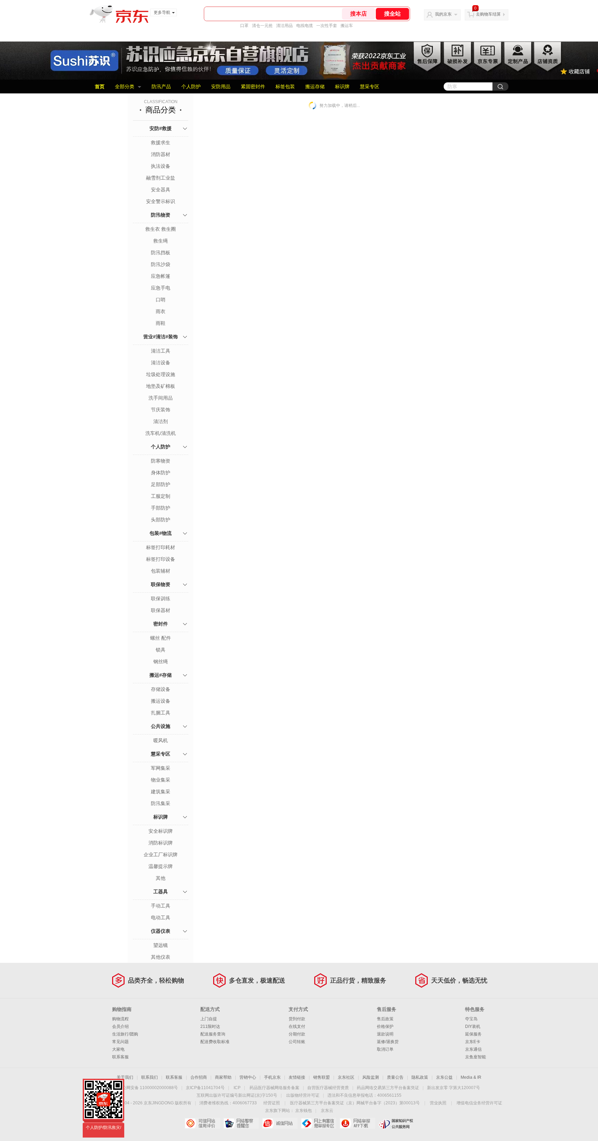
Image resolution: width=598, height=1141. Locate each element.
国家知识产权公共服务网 (396, 1123)
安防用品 (220, 86)
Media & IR (471, 1077)
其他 (160, 878)
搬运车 (347, 25)
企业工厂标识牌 (161, 854)
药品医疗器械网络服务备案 (274, 1087)
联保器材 (160, 610)
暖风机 (160, 740)
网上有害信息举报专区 (318, 1123)
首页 (100, 86)
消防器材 (160, 154)
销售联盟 (321, 1077)
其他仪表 (160, 957)
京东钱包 (303, 1110)
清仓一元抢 (262, 25)
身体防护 (160, 472)
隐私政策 (419, 1077)
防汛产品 (161, 86)
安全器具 (160, 189)
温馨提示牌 (160, 866)
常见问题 (120, 1041)
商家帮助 (223, 1077)
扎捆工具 (160, 712)
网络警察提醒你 (241, 1123)
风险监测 (370, 1077)
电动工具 (160, 917)
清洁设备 (160, 362)
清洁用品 (284, 25)
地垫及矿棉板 (160, 386)
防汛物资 (160, 215)
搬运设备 (160, 701)
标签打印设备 (160, 559)
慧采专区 (369, 86)
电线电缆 (304, 25)
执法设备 (160, 166)
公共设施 (160, 726)
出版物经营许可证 (302, 1095)
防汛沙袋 (160, 264)
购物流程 (120, 1018)
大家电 (118, 1049)
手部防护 (160, 508)
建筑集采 (160, 791)
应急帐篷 (160, 276)
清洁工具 (160, 351)
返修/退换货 (388, 1041)
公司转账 (297, 1041)
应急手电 (160, 288)
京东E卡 (472, 1041)
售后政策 (385, 1018)
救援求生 (160, 142)
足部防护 (160, 484)
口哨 (160, 299)
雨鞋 (160, 323)
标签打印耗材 (160, 547)
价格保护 (385, 1026)
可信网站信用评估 (202, 1123)
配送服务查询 (212, 1034)
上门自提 (208, 1018)
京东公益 (444, 1077)
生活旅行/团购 (125, 1034)
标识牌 (342, 86)
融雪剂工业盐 (160, 178)
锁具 (160, 649)
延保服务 (473, 1034)
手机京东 (272, 1077)
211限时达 (210, 1026)
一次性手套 (326, 25)
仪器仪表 (160, 931)
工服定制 (160, 496)
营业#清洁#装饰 (160, 336)
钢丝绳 (160, 661)
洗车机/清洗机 (160, 433)
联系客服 (120, 1057)
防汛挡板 (160, 252)
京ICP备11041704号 (205, 1087)
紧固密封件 (253, 86)
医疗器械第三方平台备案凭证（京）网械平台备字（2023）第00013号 (355, 1103)
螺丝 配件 (160, 638)
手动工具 (160, 906)
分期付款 (297, 1034)
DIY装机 (472, 1026)
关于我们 (125, 1077)
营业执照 (438, 1103)
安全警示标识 (160, 201)
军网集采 (160, 768)
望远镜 (160, 945)
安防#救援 (161, 128)
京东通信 (473, 1049)
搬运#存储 (161, 675)
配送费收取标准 (214, 1041)
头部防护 (160, 519)
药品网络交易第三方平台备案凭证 (388, 1087)
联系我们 (149, 1077)
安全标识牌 (160, 831)
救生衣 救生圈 (160, 229)
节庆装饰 (160, 409)
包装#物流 (161, 533)
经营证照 (271, 1103)
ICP (237, 1087)
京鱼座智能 (475, 1057)
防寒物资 (160, 461)
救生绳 (160, 241)
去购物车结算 (488, 14)
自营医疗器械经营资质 (328, 1087)
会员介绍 (120, 1026)
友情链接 (297, 1077)
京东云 (327, 1110)
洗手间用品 (160, 398)
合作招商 (198, 1077)
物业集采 (160, 780)
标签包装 (285, 86)
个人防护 (191, 86)
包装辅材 (160, 571)
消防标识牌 (160, 843)
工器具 (160, 891)
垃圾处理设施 (160, 374)
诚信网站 (280, 1123)
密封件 (160, 624)
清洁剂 (160, 421)
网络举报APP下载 (357, 1123)
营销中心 (247, 1077)
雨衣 (160, 311)
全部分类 (124, 86)
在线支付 (297, 1026)
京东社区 (346, 1077)
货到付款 (297, 1018)
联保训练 (160, 598)
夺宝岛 (471, 1018)
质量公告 (395, 1077)
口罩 (244, 25)
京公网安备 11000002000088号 (148, 1087)
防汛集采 (160, 803)
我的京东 (443, 14)
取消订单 (385, 1049)
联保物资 (160, 584)
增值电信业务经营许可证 (479, 1103)
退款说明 (385, 1034)
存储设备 (160, 689)
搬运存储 (315, 86)
